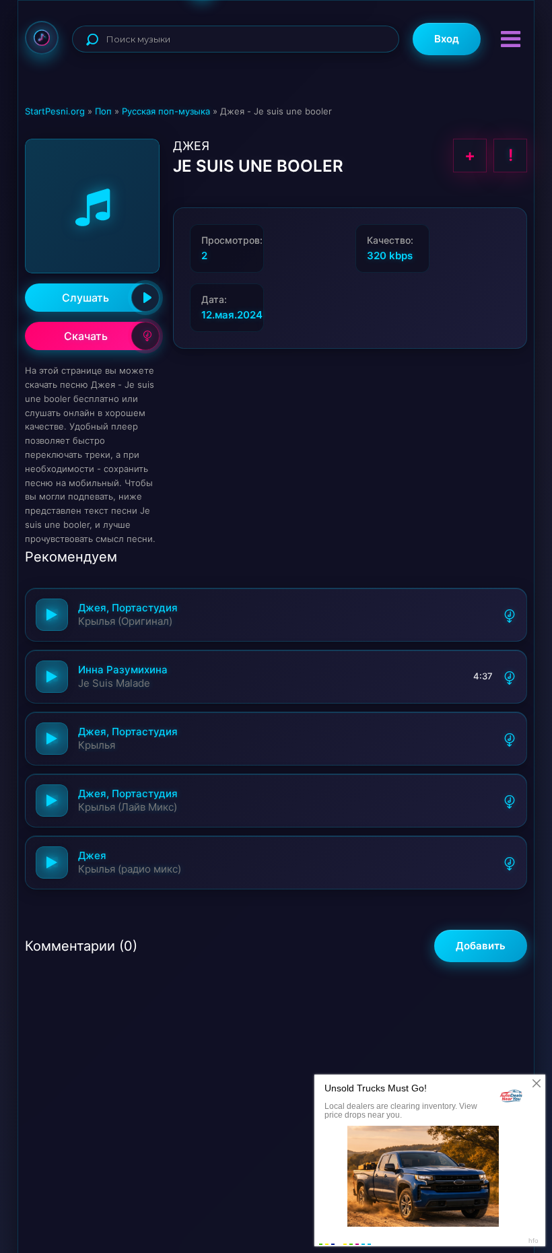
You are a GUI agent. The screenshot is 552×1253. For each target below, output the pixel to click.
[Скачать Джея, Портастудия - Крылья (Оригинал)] (509, 614)
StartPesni (42, 38)
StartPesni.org (55, 111)
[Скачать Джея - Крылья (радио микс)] (509, 862)
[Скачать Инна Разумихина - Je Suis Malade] (509, 676)
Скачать (86, 336)
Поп (103, 111)
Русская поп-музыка (166, 111)
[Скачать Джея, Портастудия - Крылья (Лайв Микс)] (509, 800)
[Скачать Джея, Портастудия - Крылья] (509, 738)
